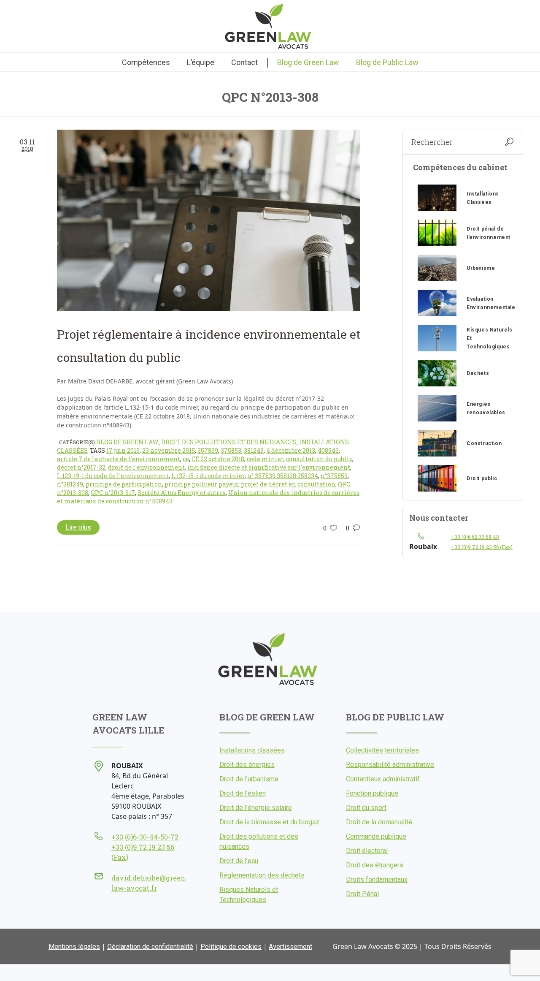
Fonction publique (372, 793)
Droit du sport (366, 808)
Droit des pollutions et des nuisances (229, 442)
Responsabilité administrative (390, 765)
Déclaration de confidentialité (150, 947)
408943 (328, 450)
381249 (254, 450)
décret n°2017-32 (81, 467)
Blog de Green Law (127, 442)
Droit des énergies (247, 765)
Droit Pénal (362, 894)
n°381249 (70, 484)
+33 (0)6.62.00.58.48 (475, 536)
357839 (207, 450)
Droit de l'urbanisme (248, 779)
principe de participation (124, 484)
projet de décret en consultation (288, 484)
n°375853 (334, 476)
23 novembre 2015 (168, 450)
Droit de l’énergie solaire (255, 808)
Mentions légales (74, 947)
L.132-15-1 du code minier (208, 476)
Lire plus (78, 527)
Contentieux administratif (383, 779)
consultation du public (319, 459)
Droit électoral (367, 851)
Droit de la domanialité (379, 822)
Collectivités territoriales (382, 750)
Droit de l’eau (238, 861)
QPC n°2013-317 (113, 493)
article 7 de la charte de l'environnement (118, 459)
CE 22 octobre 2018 (218, 459)
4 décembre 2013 (290, 450)
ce (186, 459)
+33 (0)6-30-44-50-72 (144, 836)
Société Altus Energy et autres (182, 493)
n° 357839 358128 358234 (282, 476)
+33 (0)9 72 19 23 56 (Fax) (482, 546)
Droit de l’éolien (242, 793)
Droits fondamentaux (377, 879)
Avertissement (290, 947)
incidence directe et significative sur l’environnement (268, 467)
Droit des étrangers (374, 865)
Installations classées (252, 750)
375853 (231, 450)
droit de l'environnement (146, 467)
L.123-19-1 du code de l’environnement (113, 476)
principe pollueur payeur (201, 484)
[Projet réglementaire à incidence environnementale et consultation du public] (208, 221)
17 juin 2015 (123, 450)
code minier (265, 459)
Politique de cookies (231, 947)
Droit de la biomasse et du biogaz (269, 822)
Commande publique (376, 836)
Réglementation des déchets (262, 875)
